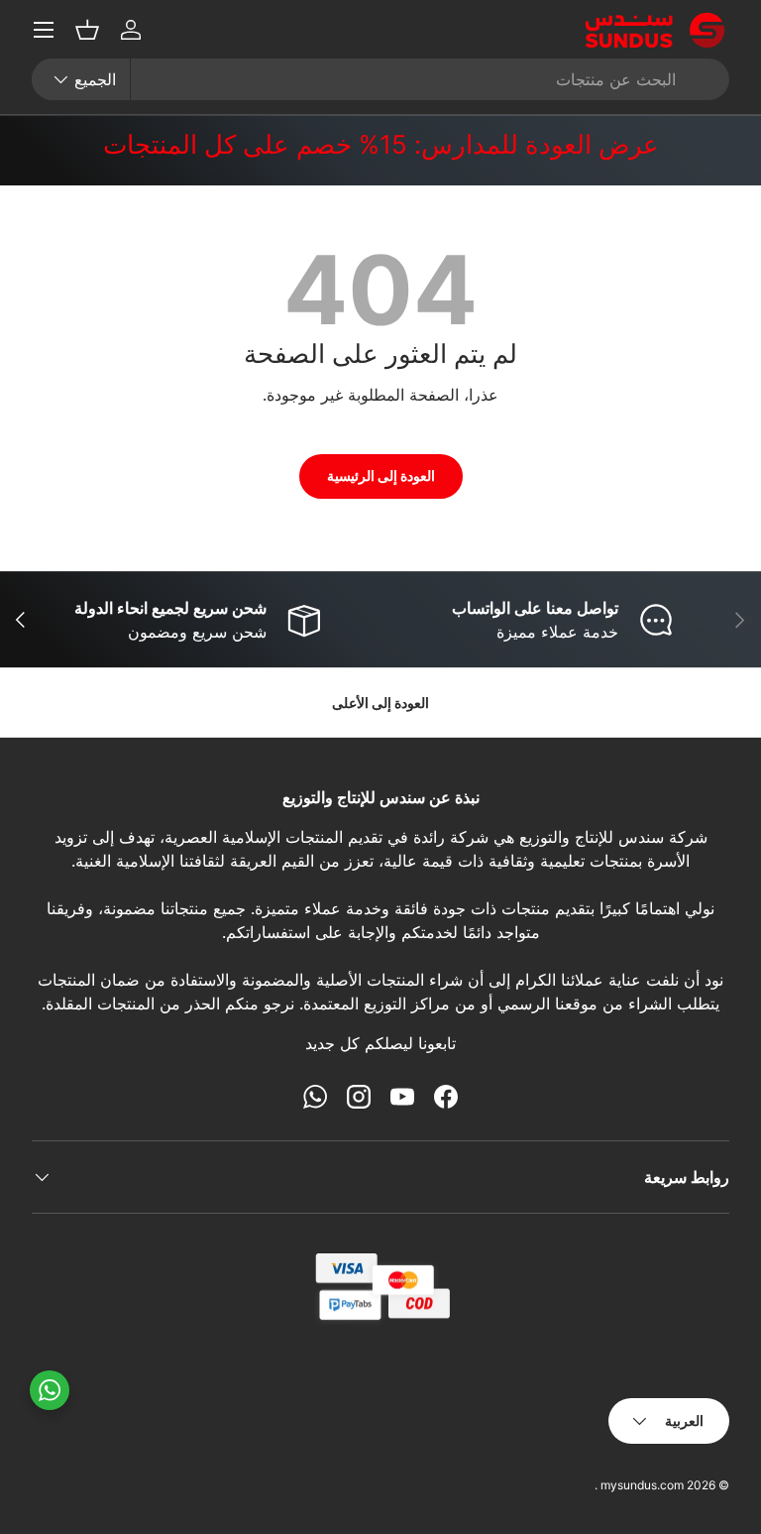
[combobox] (380, 79)
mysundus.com (642, 1484)
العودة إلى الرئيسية (381, 475)
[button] (87, 30)
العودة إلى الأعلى (380, 702)
